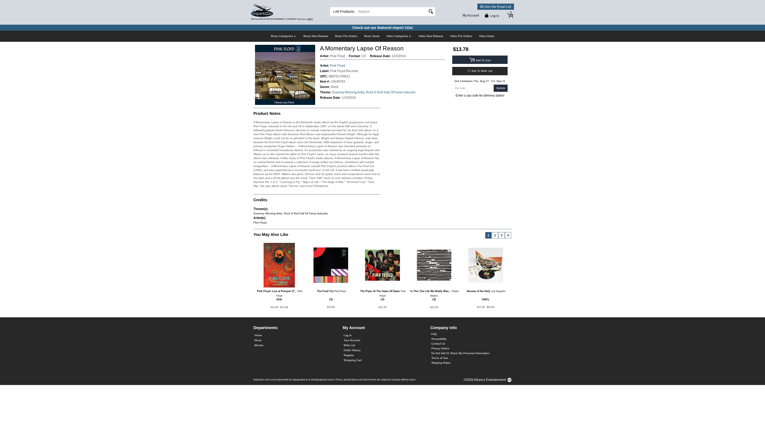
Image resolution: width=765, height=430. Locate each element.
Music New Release (315, 36)
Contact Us (438, 343)
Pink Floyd (337, 56)
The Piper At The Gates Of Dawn (380, 291)
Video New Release (431, 36)
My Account (471, 15)
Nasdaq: (305, 19)
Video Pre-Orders (461, 36)
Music (258, 340)
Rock (334, 87)
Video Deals (486, 36)
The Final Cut (325, 291)
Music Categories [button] (282, 36)
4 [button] (508, 235)
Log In (348, 335)
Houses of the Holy (478, 291)
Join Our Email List (497, 6)
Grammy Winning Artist (348, 92)
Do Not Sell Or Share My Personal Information (460, 353)
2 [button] (495, 235)
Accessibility (438, 338)
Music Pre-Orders (346, 36)
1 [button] (488, 235)
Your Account (352, 340)
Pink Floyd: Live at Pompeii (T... (277, 291)
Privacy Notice (440, 348)
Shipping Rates (440, 362)
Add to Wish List (481, 70)
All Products (344, 12)
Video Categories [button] (397, 36)
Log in (494, 16)
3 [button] (501, 235)
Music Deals (372, 36)
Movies (258, 345)
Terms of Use (439, 358)
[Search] (430, 11)
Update (500, 88)
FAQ (434, 334)
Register (349, 355)
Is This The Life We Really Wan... (430, 291)
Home (258, 335)
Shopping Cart (353, 360)
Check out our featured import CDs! (382, 28)
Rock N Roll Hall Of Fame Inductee (391, 92)
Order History (352, 350)
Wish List (349, 345)
